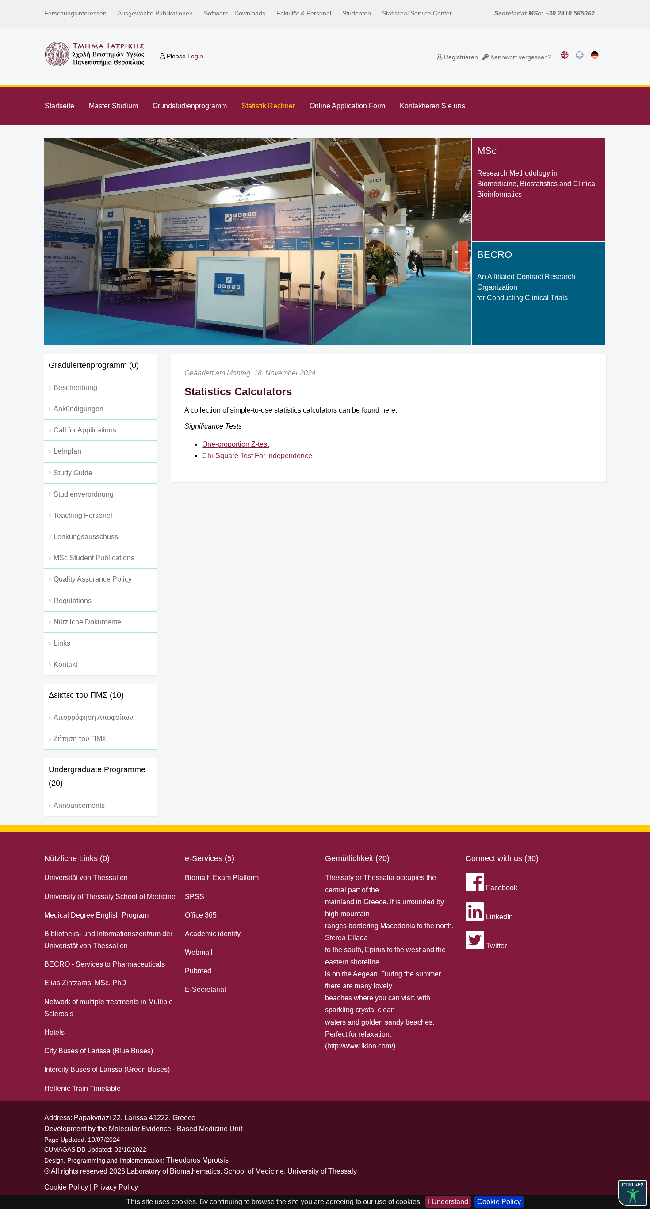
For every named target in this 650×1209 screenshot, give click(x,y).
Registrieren (460, 57)
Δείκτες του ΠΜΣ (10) (86, 695)
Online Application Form (347, 106)
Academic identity (213, 933)
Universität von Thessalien (86, 877)
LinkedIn (498, 917)
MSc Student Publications (94, 558)
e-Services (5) (209, 858)
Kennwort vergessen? (520, 57)
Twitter (495, 945)
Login (195, 56)
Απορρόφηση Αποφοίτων (93, 717)
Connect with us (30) (502, 858)
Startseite (59, 106)
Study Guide (73, 473)
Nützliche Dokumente (87, 622)
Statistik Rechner (268, 106)
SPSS (194, 896)
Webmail (199, 952)
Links (62, 643)
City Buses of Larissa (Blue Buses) (98, 1051)
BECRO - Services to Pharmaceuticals (104, 964)
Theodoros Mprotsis (197, 1160)
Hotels (54, 1032)
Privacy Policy (115, 1187)
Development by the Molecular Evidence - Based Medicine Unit (143, 1128)
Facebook (500, 887)
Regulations (73, 600)
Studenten (356, 13)
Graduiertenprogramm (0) (94, 365)
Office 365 (201, 915)
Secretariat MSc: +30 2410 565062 (544, 13)
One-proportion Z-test (235, 444)
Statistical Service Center (417, 13)
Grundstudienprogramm (190, 106)
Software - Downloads (234, 13)
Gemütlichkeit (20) (357, 858)
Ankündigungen (78, 409)
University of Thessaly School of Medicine (110, 896)
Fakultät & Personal (303, 13)
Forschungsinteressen (75, 13)
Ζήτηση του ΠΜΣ (80, 738)
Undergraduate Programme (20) (97, 776)
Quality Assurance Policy (93, 579)
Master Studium (113, 106)
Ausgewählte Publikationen (155, 13)
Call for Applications (85, 430)
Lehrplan (67, 451)
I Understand (448, 1201)
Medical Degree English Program (96, 915)
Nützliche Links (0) (77, 858)
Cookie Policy (499, 1201)
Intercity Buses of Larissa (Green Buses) (107, 1069)
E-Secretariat (205, 989)
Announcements (79, 805)
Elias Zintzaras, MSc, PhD (85, 983)
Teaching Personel (83, 515)
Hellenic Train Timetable (82, 1088)
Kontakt (65, 664)
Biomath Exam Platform (222, 877)
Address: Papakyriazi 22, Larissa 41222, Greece (119, 1117)
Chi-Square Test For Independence (257, 455)
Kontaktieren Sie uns (432, 106)
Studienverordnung (84, 494)
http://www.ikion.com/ (360, 1046)
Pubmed (198, 971)
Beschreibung (75, 387)
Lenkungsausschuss (86, 536)
